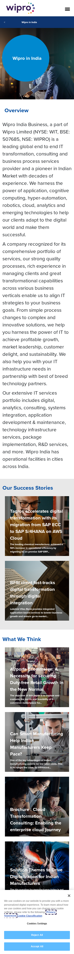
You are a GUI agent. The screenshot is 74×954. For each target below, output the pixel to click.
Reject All (37, 935)
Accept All (37, 946)
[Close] (69, 895)
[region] (37, 922)
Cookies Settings (37, 923)
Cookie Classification (29, 915)
